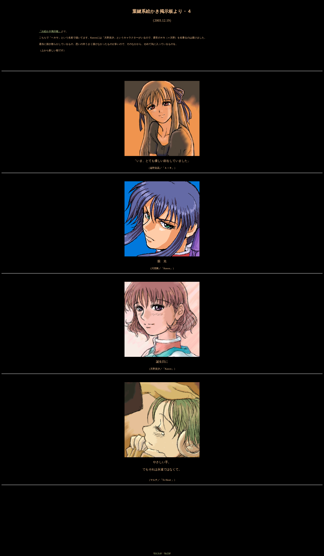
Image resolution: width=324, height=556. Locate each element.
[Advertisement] (162, 499)
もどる (167, 553)
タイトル (157, 553)
